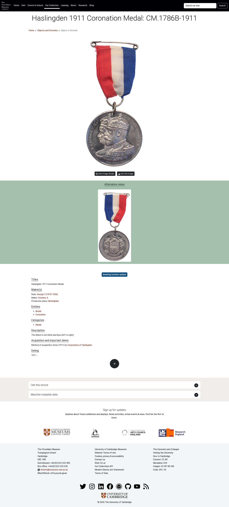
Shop (91, 5)
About (73, 5)
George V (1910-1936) (47, 294)
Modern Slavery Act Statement (109, 469)
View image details (106, 174)
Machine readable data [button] (44, 394)
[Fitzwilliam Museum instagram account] (92, 486)
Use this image (126, 174)
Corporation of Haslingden (80, 345)
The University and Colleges (166, 449)
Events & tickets (35, 5)
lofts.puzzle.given (58, 473)
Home (17, 5)
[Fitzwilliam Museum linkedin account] (110, 486)
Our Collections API (104, 466)
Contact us (100, 459)
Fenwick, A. (43, 297)
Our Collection (52, 5)
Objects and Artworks (47, 30)
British (38, 311)
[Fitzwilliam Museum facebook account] (101, 486)
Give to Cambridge (161, 456)
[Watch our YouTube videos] (137, 486)
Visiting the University (163, 452)
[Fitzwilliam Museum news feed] (146, 486)
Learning (65, 5)
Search (222, 5)
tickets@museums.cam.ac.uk (54, 469)
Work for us (100, 463)
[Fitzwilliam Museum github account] (128, 486)
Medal (38, 325)
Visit (23, 5)
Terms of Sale (101, 473)
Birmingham (53, 301)
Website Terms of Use (105, 452)
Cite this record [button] (39, 385)
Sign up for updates (114, 409)
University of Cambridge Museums (111, 449)
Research (82, 5)
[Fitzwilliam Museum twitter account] (83, 486)
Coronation (41, 314)
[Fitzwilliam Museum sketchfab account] (119, 486)
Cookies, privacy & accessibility (109, 456)
